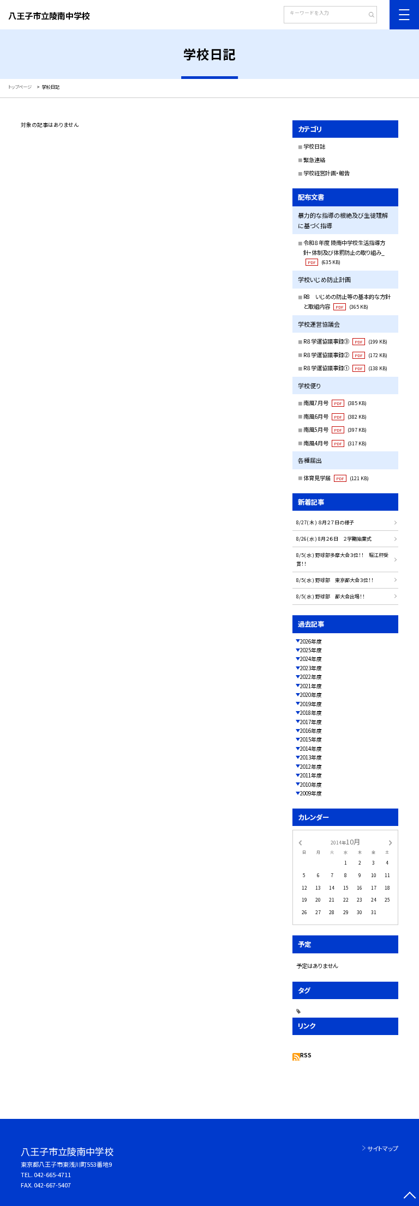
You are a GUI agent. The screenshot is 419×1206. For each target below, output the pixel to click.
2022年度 (311, 677)
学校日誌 (314, 146)
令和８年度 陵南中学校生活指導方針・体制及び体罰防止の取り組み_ (344, 252)
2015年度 (311, 739)
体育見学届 (336, 478)
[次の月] (390, 841)
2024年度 (311, 659)
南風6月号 (335, 416)
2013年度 (311, 757)
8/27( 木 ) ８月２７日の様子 (325, 522)
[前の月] (300, 841)
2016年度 (311, 730)
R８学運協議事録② (345, 355)
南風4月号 (335, 443)
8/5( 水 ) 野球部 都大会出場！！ (330, 596)
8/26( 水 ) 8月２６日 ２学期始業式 (334, 538)
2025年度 (311, 650)
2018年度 (311, 713)
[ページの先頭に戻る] (409, 1196)
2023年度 (311, 668)
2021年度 (311, 686)
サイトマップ (382, 1148)
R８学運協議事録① (345, 368)
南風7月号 (335, 403)
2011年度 (311, 775)
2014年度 (311, 748)
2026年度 (311, 641)
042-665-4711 (52, 1174)
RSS (306, 1055)
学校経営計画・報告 (326, 173)
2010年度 (311, 784)
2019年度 (311, 704)
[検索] (367, 16)
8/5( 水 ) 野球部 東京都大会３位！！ (335, 580)
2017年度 (311, 722)
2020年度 (311, 695)
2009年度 (311, 793)
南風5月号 (335, 429)
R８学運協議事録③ (345, 341)
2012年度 (311, 766)
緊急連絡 (314, 160)
